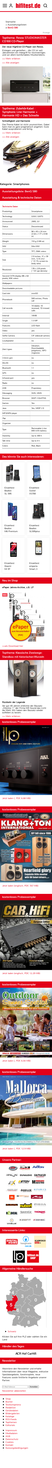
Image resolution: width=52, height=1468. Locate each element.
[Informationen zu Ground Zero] (12, 1190)
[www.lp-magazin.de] (19, 1261)
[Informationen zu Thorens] (40, 1212)
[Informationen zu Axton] (38, 1167)
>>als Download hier (12, 646)
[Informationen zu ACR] (13, 1168)
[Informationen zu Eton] (24, 1182)
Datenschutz (12, 1439)
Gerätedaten (12, 1410)
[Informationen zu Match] (23, 1196)
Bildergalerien (13, 1413)
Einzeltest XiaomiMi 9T (9, 566)
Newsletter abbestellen (14, 1390)
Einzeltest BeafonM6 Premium (11, 528)
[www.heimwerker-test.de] (40, 1246)
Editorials (10, 1425)
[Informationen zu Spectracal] (26, 1212)
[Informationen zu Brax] (12, 1176)
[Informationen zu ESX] (12, 1183)
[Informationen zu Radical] (12, 1213)
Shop (8, 1398)
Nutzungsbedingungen (17, 1447)
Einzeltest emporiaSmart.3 (34, 566)
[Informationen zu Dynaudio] (26, 1175)
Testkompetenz (13, 1404)
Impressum (11, 1430)
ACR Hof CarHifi (26, 1353)
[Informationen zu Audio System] (25, 1168)
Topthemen (11, 1422)
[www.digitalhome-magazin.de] (12, 1246)
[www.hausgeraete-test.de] (26, 1246)
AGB (8, 1436)
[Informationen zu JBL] (12, 1198)
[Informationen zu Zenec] (39, 1220)
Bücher (9, 1401)
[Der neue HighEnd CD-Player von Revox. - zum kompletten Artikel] (26, 84)
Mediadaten (11, 1433)
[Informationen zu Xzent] (25, 1220)
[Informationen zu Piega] (40, 1205)
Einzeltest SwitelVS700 (34, 490)
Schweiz (12, 1331)
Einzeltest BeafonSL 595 (9, 490)
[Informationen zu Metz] (37, 1197)
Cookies (10, 1442)
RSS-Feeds (11, 1419)
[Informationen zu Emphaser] (40, 1176)
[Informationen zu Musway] (12, 1204)
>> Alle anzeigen (10, 62)
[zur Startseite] (28, 5)
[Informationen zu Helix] (26, 1191)
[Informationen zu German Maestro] (38, 1182)
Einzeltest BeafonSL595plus (34, 528)
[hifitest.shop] (33, 1261)
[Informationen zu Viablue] (12, 1222)
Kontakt (9, 1445)
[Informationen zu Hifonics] (40, 1190)
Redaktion (11, 1407)
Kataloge (10, 1416)
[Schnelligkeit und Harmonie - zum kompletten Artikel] (26, 159)
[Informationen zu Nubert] (26, 1205)
